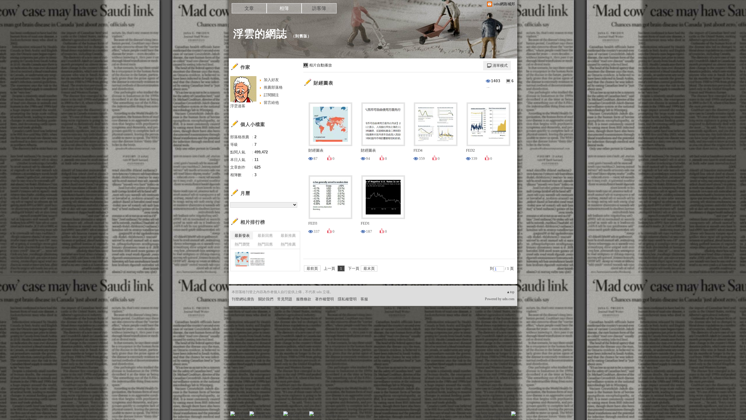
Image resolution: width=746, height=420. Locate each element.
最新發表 (242, 235)
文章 (249, 8)
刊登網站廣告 (243, 299)
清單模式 (500, 65)
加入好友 (271, 80)
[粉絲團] (232, 413)
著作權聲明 (324, 299)
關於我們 (265, 299)
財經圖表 (323, 82)
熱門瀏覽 (242, 244)
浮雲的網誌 (260, 34)
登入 (477, 415)
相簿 (284, 8)
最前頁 (312, 268)
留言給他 (271, 102)
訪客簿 (319, 8)
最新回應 (265, 235)
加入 (487, 415)
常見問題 (284, 299)
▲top (510, 292)
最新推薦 (288, 235)
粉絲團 (242, 415)
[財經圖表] (242, 259)
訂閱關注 (271, 95)
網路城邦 (501, 415)
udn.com (508, 299)
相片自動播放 (320, 65)
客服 (364, 299)
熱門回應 (265, 244)
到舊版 (301, 36)
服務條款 (303, 299)
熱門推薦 (288, 244)
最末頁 (369, 268)
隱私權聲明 (347, 299)
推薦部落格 (273, 87)
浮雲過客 (237, 106)
